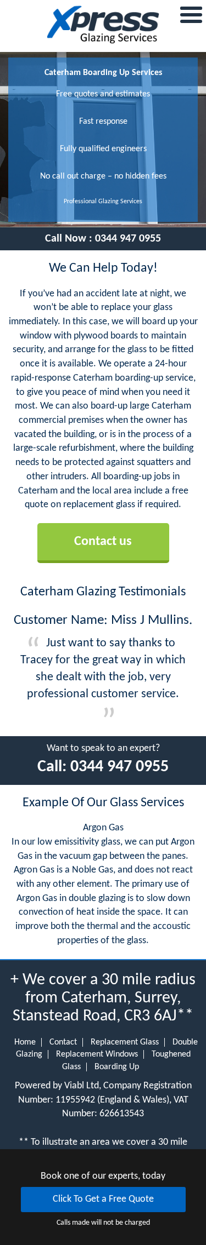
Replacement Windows (97, 1054)
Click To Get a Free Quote (103, 1199)
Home (25, 1042)
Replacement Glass (125, 1042)
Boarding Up (116, 1067)
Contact (63, 1042)
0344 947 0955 (128, 238)
